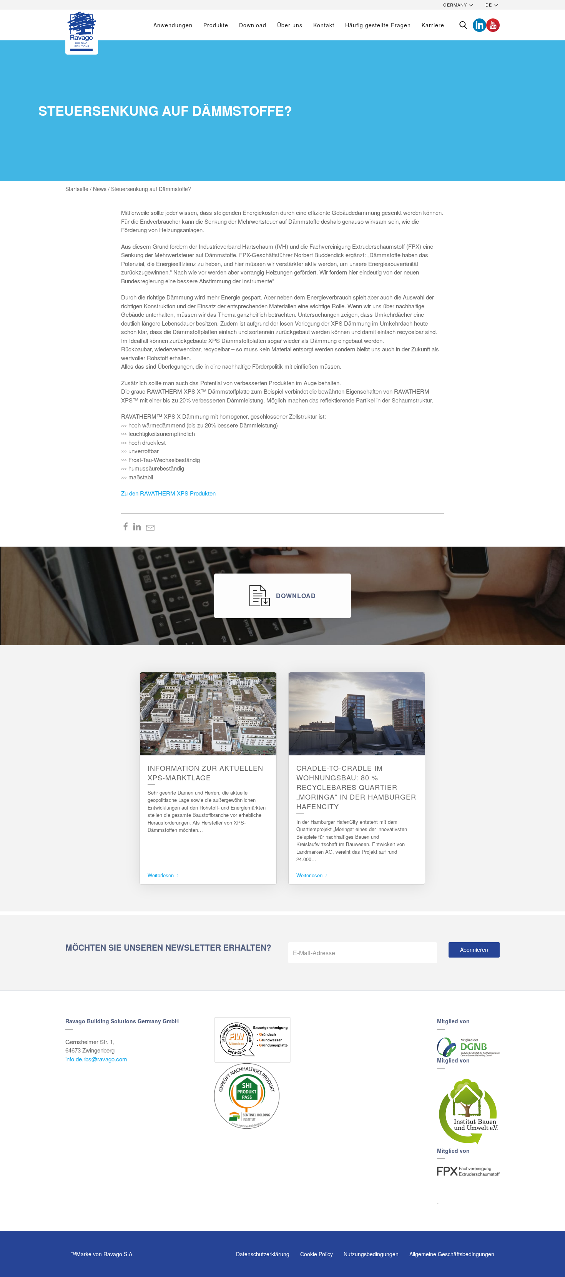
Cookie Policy (316, 1254)
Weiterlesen (161, 875)
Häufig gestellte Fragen (378, 25)
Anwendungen (173, 25)
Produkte (215, 25)
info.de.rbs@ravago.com (96, 1059)
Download (252, 25)
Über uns (289, 25)
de (488, 5)
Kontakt (323, 25)
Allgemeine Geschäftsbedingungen (451, 1254)
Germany (455, 5)
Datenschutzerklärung (262, 1254)
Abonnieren (474, 949)
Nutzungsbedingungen (371, 1254)
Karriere (433, 25)
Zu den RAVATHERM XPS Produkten (168, 493)
